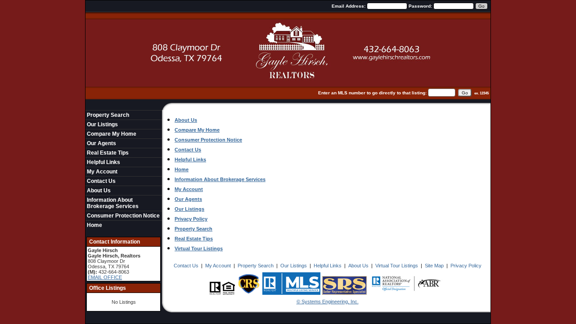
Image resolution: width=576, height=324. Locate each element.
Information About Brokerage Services (113, 203)
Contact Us (101, 181)
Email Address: (349, 6)
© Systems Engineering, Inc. (328, 301)
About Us (99, 190)
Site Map (434, 265)
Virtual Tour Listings (199, 248)
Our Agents (101, 143)
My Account (102, 172)
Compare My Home (111, 134)
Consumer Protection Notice (123, 216)
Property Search (108, 115)
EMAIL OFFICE (105, 277)
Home (94, 225)
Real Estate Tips (108, 153)
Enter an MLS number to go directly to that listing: (372, 92)
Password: (421, 6)
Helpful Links (103, 162)
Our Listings (102, 124)
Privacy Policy (191, 219)
